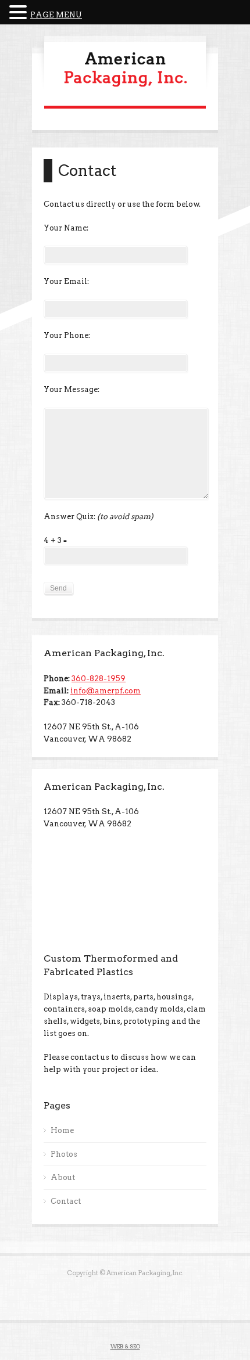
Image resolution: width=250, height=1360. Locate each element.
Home (62, 1130)
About (63, 1177)
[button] (19, 13)
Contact (66, 1201)
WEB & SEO (125, 1346)
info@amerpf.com (105, 690)
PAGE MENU (56, 14)
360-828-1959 (99, 678)
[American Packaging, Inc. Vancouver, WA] (125, 88)
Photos (64, 1154)
